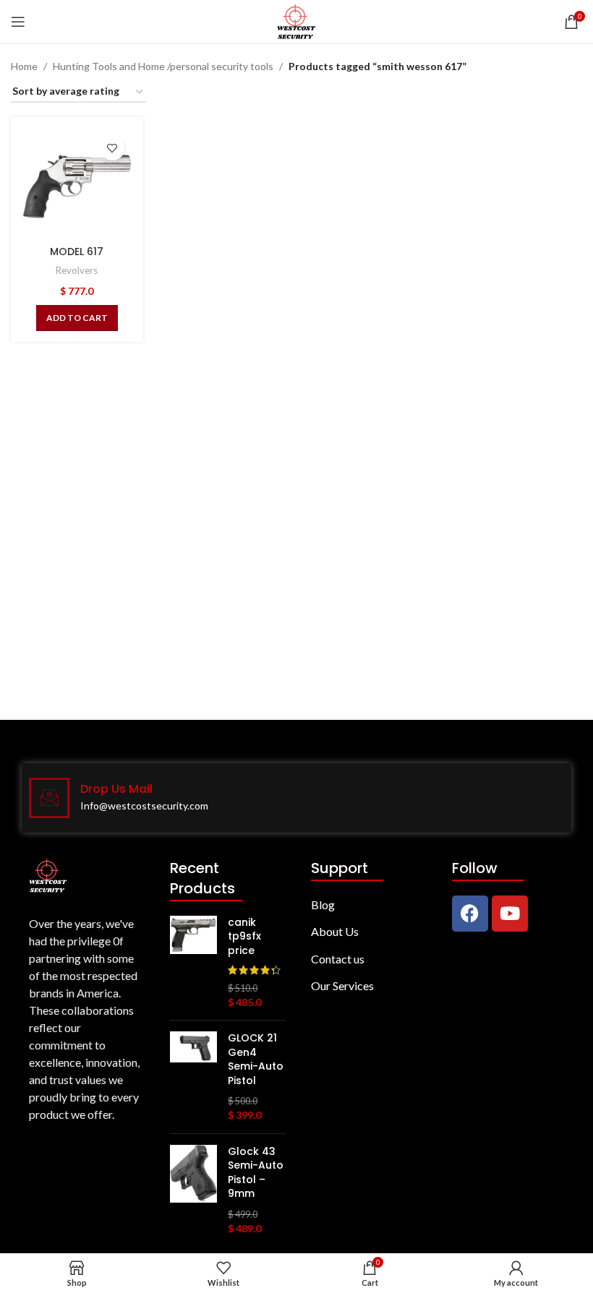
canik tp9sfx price (244, 937)
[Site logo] (296, 20)
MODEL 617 (76, 251)
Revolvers (77, 270)
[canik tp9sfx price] (193, 963)
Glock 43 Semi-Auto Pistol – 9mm (255, 1173)
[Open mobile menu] (18, 21)
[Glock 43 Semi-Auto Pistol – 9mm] (193, 1190)
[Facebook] (470, 913)
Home (24, 66)
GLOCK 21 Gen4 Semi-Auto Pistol (255, 1059)
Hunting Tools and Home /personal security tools (163, 66)
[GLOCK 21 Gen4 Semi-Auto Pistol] (193, 1076)
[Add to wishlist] (112, 147)
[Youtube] (510, 913)
